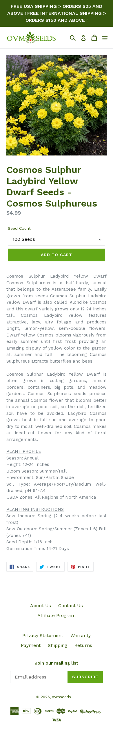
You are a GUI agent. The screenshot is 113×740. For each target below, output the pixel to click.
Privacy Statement (42, 635)
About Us (40, 605)
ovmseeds (61, 697)
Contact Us (70, 605)
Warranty (80, 635)
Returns (83, 645)
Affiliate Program (56, 615)
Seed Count (19, 228)
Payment (31, 645)
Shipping (57, 645)
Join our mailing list (56, 663)
